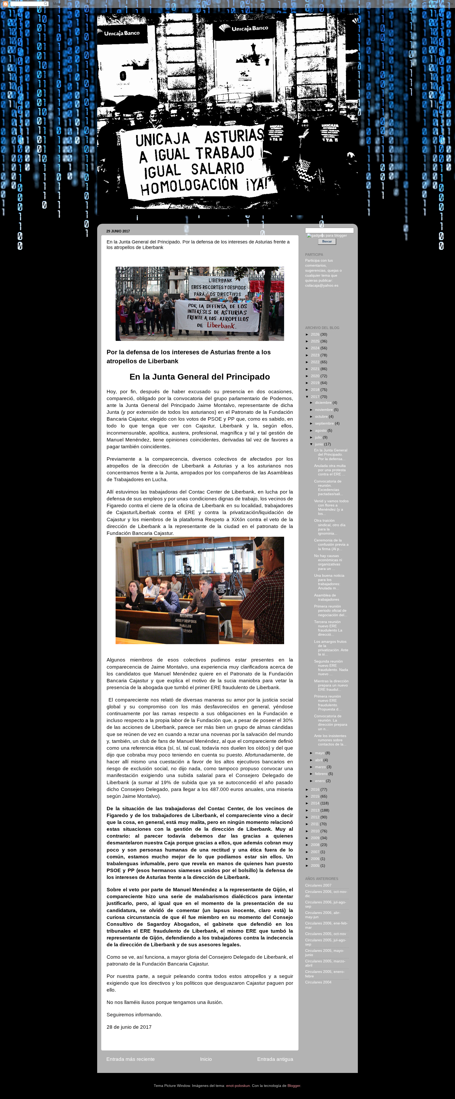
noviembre (324, 410)
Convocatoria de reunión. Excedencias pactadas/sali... (328, 487)
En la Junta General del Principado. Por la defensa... (330, 454)
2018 (315, 390)
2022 (315, 362)
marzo (321, 767)
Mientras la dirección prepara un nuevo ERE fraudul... (331, 685)
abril (319, 760)
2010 (315, 831)
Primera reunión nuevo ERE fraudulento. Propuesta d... (328, 702)
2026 (315, 334)
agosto (321, 430)
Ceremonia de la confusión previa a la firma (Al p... (331, 544)
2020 (315, 376)
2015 (315, 796)
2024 (315, 348)
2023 (315, 355)
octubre (322, 417)
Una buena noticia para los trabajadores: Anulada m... (329, 582)
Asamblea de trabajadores (326, 597)
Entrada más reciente (130, 1059)
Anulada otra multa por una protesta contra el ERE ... (330, 470)
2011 (315, 824)
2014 (315, 803)
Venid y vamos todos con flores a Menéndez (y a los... (331, 507)
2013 (315, 810)
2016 (315, 790)
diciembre (324, 403)
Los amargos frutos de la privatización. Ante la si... (331, 648)
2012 (315, 817)
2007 (315, 852)
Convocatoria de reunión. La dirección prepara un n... (330, 722)
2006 (315, 859)
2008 (315, 845)
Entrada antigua (275, 1059)
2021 (315, 369)
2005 (315, 866)
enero (320, 781)
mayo (320, 753)
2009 (315, 838)
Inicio (206, 1059)
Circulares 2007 (318, 885)
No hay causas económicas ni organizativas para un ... (328, 562)
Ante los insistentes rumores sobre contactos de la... (330, 740)
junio (319, 444)
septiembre (325, 423)
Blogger (294, 1086)
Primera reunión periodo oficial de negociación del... (330, 610)
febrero (321, 774)
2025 (315, 341)
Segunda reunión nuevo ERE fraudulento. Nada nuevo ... (331, 667)
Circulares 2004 (318, 982)
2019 (315, 383)
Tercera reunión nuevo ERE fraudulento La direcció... (328, 628)
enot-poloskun (238, 1086)
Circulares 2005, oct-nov (325, 934)
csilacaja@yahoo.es (321, 285)
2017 (315, 397)
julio (319, 437)
